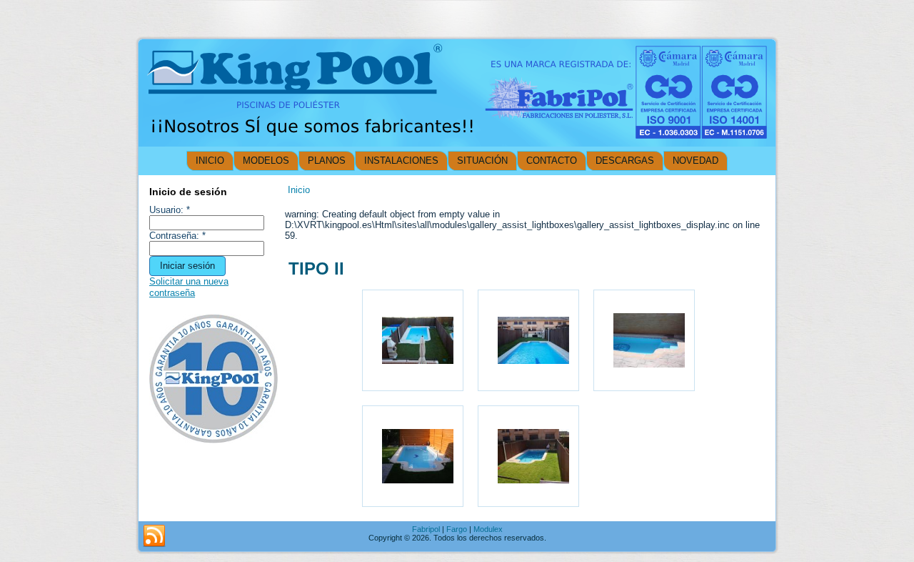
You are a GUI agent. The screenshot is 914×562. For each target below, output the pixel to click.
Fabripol (426, 529)
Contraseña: (177, 235)
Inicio (299, 189)
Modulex (488, 529)
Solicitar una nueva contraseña (188, 287)
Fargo (456, 529)
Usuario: (169, 209)
